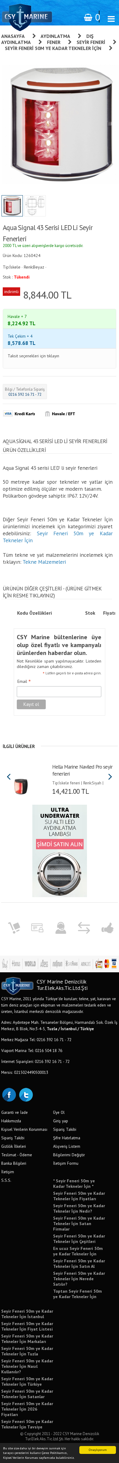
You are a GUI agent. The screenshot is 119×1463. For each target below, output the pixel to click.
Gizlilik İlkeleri (13, 1146)
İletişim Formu (65, 1163)
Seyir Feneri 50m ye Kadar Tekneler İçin (53, 48)
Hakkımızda (11, 1121)
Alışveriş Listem (66, 1146)
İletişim (7, 1171)
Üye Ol (59, 1112)
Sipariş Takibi (12, 1138)
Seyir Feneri (91, 42)
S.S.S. (6, 1180)
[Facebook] (8, 1094)
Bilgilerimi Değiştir (69, 1154)
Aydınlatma (55, 36)
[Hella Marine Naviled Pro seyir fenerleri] (21, 784)
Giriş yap (60, 1121)
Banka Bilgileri (13, 1163)
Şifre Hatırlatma (66, 1138)
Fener (53, 42)
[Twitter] (25, 1094)
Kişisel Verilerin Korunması (24, 1129)
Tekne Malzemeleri (44, 561)
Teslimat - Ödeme (16, 1154)
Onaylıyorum (98, 1450)
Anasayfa (13, 36)
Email (24, 681)
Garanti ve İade (14, 1112)
